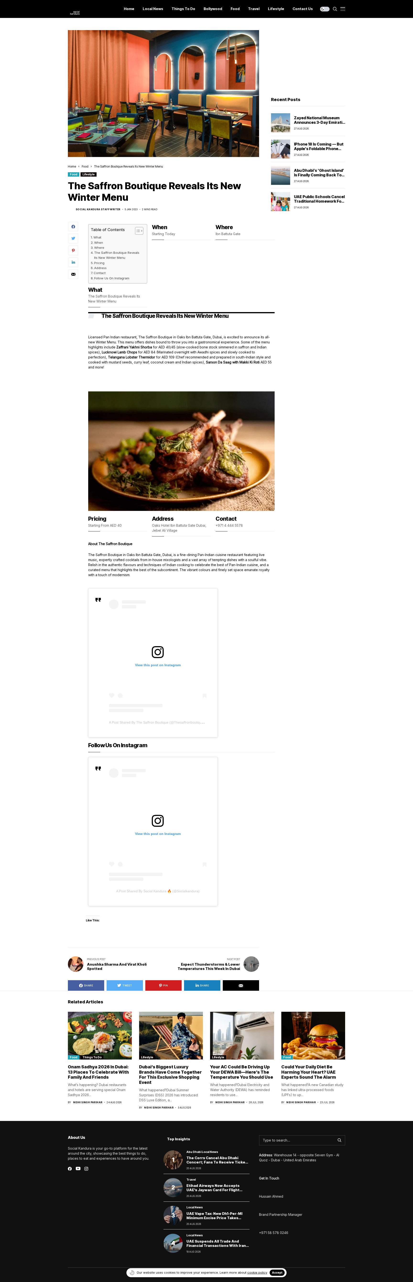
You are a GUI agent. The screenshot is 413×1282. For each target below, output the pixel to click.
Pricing (99, 263)
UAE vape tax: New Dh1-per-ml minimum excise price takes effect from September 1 (214, 1217)
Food (85, 166)
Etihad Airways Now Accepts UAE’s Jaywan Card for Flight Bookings (212, 1189)
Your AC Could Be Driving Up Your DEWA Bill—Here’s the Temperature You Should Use (241, 1072)
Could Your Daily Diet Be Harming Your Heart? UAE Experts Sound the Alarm (308, 1072)
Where (99, 247)
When (98, 242)
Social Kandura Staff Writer (98, 209)
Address (100, 268)
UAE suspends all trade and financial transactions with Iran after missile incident (216, 1245)
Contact (100, 273)
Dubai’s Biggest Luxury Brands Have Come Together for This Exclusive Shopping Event (170, 1074)
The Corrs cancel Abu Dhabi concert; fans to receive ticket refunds (216, 1162)
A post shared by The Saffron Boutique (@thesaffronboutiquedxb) (159, 722)
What (97, 237)
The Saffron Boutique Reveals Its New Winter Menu (116, 255)
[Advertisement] (308, 60)
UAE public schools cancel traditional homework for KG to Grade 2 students (319, 201)
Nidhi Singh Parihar (88, 1102)
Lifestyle (88, 174)
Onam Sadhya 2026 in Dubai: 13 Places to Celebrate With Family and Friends (98, 1072)
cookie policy (257, 1272)
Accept (277, 1272)
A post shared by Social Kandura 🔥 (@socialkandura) (158, 891)
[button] (179, 507)
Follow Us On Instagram (111, 278)
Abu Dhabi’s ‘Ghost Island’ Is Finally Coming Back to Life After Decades (319, 175)
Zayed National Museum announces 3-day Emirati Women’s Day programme (319, 122)
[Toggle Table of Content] (136, 231)
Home (72, 166)
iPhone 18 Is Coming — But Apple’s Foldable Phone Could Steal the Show (318, 148)
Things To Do (92, 1057)
